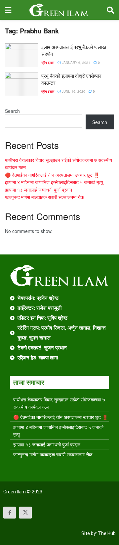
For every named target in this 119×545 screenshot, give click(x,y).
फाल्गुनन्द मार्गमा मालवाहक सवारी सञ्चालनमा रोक (44, 197)
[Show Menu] (8, 10)
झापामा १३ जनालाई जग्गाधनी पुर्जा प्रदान (38, 189)
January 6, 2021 (75, 62)
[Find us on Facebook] (9, 513)
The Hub (107, 533)
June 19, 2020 (73, 91)
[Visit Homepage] (59, 10)
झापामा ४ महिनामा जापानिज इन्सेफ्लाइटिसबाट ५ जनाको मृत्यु (54, 182)
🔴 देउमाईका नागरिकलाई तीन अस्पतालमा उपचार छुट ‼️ (52, 174)
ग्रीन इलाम (47, 62)
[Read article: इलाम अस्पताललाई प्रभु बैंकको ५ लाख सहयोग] (21, 55)
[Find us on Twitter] (25, 513)
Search (12, 111)
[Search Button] (110, 10)
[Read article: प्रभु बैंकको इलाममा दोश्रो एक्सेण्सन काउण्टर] (21, 84)
